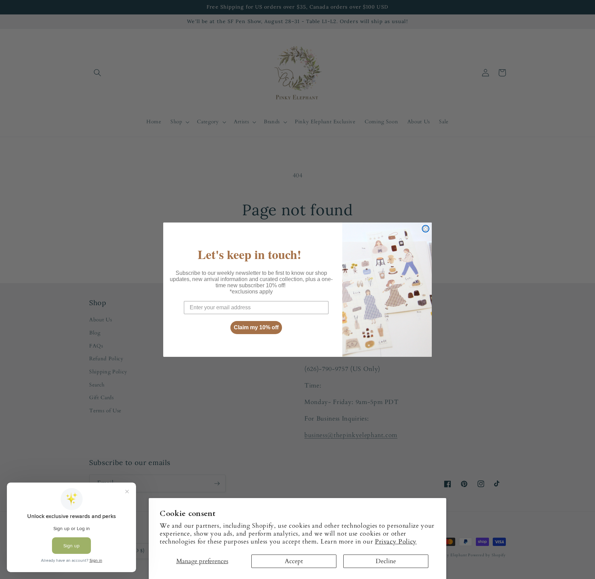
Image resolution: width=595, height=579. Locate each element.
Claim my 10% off (256, 327)
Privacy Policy (396, 542)
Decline (386, 561)
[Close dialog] (425, 228)
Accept (294, 561)
